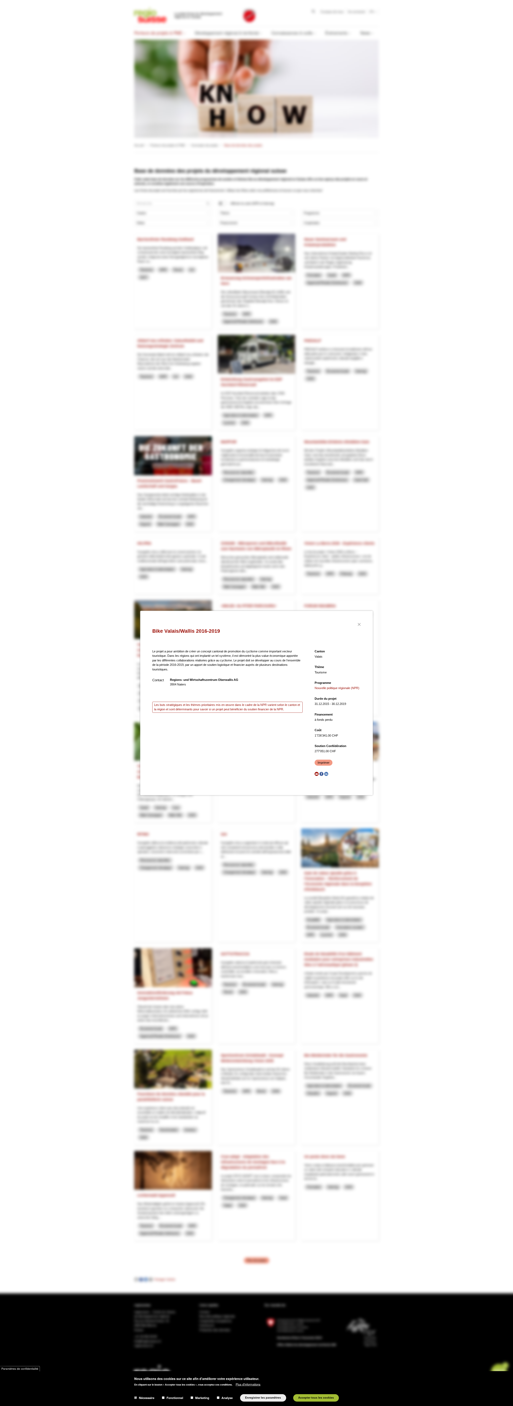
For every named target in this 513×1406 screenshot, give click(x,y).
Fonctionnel (175, 1398)
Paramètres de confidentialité (19, 1369)
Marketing (202, 1398)
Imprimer (323, 762)
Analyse (227, 1398)
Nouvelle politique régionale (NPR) (337, 688)
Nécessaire (146, 1398)
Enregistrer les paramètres (263, 1397)
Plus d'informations (248, 1384)
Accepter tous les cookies (316, 1397)
